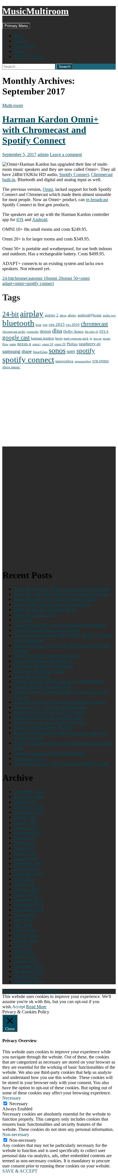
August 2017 (25, 837)
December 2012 (28, 966)
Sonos (19, 51)
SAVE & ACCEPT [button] (20, 1171)
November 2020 (28, 807)
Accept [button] (18, 1006)
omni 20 (55, 278)
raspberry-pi (90, 344)
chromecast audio (13, 331)
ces (45, 324)
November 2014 (28, 904)
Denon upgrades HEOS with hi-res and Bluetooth (59, 681)
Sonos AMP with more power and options (52, 604)
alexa (63, 315)
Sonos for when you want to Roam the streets (55, 599)
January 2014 (26, 935)
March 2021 (25, 801)
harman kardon (42, 338)
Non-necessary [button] (15, 1134)
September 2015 (28, 873)
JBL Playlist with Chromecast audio (46, 655)
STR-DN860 (100, 361)
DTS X (104, 331)
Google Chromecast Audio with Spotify (50, 753)
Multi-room (12, 105)
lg (91, 338)
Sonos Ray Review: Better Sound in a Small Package (62, 589)
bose (39, 324)
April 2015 (24, 878)
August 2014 (25, 914)
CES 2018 (23, 619)
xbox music (11, 367)
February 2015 (27, 889)
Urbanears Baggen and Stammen (43, 666)
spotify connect (40, 283)
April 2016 (24, 848)
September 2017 (28, 832)
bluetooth (18, 323)
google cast (16, 337)
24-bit (7, 278)
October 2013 (26, 940)
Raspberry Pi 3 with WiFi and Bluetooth (50, 707)
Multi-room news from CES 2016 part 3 (50, 712)
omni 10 (40, 278)
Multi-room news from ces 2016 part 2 (48, 717)
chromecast (23, 278)
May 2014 (23, 925)
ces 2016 (73, 324)
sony (71, 351)
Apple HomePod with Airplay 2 (43, 660)
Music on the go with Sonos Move (45, 609)
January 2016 (26, 858)
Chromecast (24, 46)
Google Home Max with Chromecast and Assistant (60, 625)
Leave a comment (66, 154)
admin (43, 154)
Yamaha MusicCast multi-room (42, 686)
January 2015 (26, 894)
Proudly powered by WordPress (31, 991)
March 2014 (25, 930)
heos (58, 338)
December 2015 (28, 863)
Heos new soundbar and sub (39, 671)
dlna (57, 331)
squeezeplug (83, 361)
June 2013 (23, 950)
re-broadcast (97, 199)
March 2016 (25, 853)
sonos (57, 350)
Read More (36, 1006)
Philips (72, 344)
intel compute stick (76, 338)
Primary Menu (16, 26)
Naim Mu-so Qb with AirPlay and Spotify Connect (60, 702)
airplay (32, 313)
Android (39, 219)
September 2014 (28, 909)
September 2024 (28, 796)
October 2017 (26, 827)
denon (45, 331)
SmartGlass (40, 351)
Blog (18, 35)
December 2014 (28, 899)
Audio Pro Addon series (35, 614)
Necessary (18, 1103)
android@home (90, 315)
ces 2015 (57, 324)
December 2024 (28, 791)
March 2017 (25, 842)
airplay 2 (51, 315)
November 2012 (28, 971)
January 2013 (26, 961)
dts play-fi (91, 331)
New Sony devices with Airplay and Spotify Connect (62, 763)
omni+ (20, 283)
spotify (85, 350)
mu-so (97, 338)
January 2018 (26, 822)
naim (12, 344)
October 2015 (26, 868)
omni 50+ (71, 278)
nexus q (24, 344)
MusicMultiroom (35, 11)
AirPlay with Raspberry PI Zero (43, 727)
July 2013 (23, 945)
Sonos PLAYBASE (32, 676)
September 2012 (28, 981)
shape (26, 351)
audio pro (109, 315)
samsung (11, 351)
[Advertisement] (59, 407)
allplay (72, 315)
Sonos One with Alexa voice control (46, 630)
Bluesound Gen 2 (30, 758)
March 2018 (25, 817)
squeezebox (64, 361)
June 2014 (23, 920)
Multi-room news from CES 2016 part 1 (50, 722)
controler (33, 331)
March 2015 (25, 884)
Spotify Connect (28, 56)
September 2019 (28, 812)
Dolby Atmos (73, 331)
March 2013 (25, 955)
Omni (48, 189)
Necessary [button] (11, 1098)
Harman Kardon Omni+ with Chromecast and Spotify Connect (50, 130)
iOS (19, 219)
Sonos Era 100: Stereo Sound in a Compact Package (61, 594)
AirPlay (21, 41)
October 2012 (26, 976)
